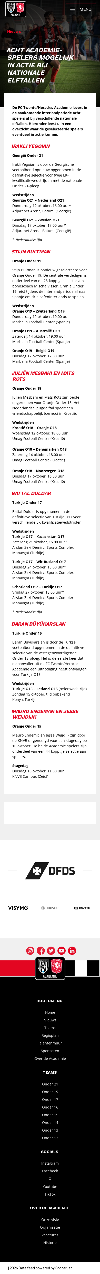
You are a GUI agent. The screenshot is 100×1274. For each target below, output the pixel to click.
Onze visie (50, 1219)
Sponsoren (50, 1050)
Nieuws (50, 1020)
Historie (50, 1242)
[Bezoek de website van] (50, 870)
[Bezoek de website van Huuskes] (50, 908)
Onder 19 (50, 1091)
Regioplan (50, 1035)
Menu (85, 9)
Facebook (50, 1170)
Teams (50, 1027)
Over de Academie (50, 1058)
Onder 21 (50, 1083)
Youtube (50, 1186)
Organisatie (50, 1227)
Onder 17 (50, 1099)
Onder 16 (50, 1107)
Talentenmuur (50, 1043)
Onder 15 (50, 1114)
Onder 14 (50, 1122)
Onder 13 (50, 1130)
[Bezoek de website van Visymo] (18, 908)
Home (50, 1012)
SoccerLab (64, 1268)
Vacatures (50, 1234)
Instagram (50, 1163)
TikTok (50, 1194)
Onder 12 (50, 1137)
